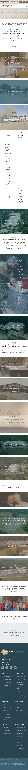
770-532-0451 (6, 662)
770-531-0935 (7, 664)
